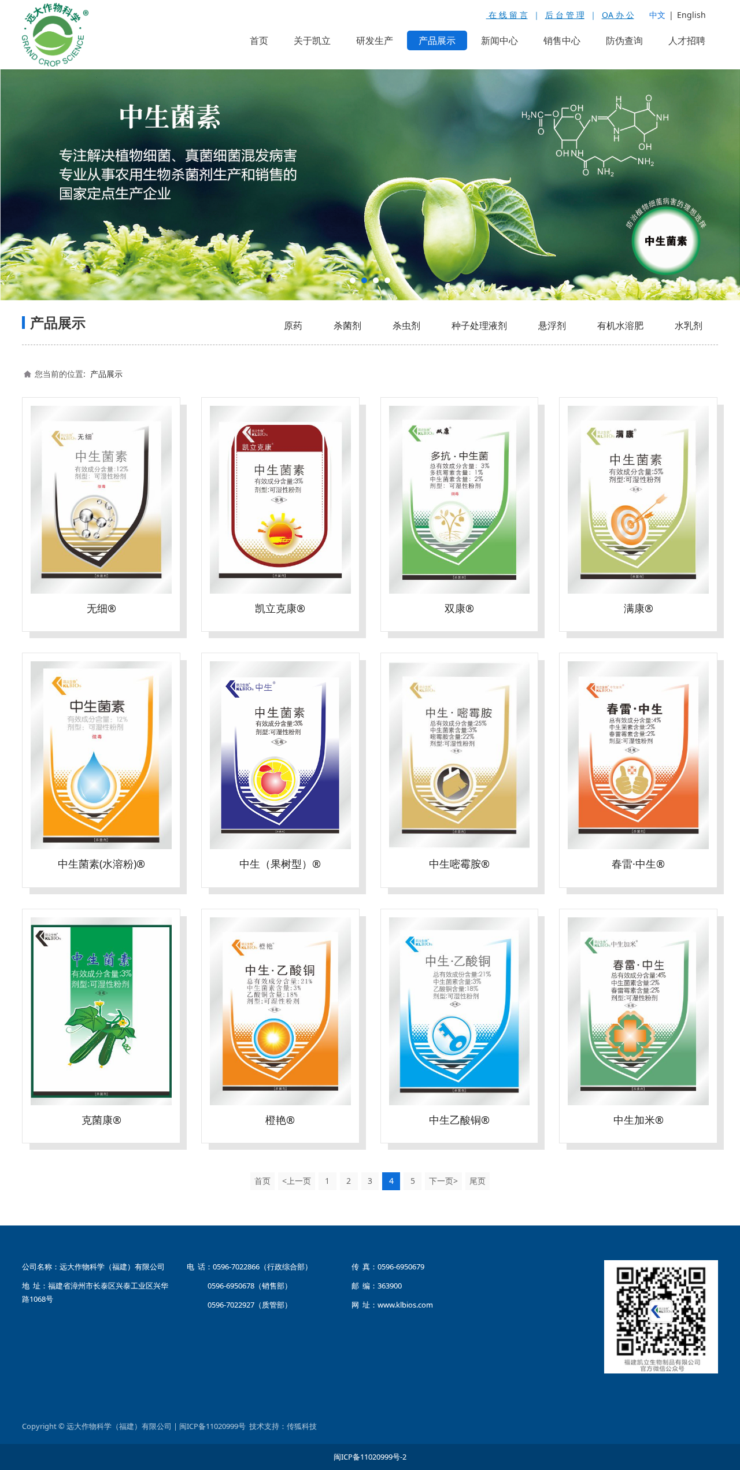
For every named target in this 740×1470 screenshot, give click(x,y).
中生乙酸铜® (459, 1119)
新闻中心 (499, 40)
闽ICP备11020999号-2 (370, 1456)
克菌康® (101, 1119)
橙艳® (280, 1119)
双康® (459, 607)
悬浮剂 (552, 325)
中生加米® (638, 1119)
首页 (259, 40)
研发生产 (374, 40)
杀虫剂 (406, 325)
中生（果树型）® (280, 863)
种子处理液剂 (479, 325)
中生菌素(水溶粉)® (101, 863)
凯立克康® (280, 607)
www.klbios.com (405, 1304)
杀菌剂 (347, 325)
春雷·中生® (638, 863)
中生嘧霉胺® (459, 863)
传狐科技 (302, 1425)
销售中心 (561, 40)
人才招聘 (686, 40)
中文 (657, 14)
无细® (101, 607)
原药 (293, 325)
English (691, 14)
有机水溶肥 (620, 325)
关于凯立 (312, 40)
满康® (638, 607)
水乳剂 (688, 325)
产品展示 (437, 40)
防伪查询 (624, 40)
